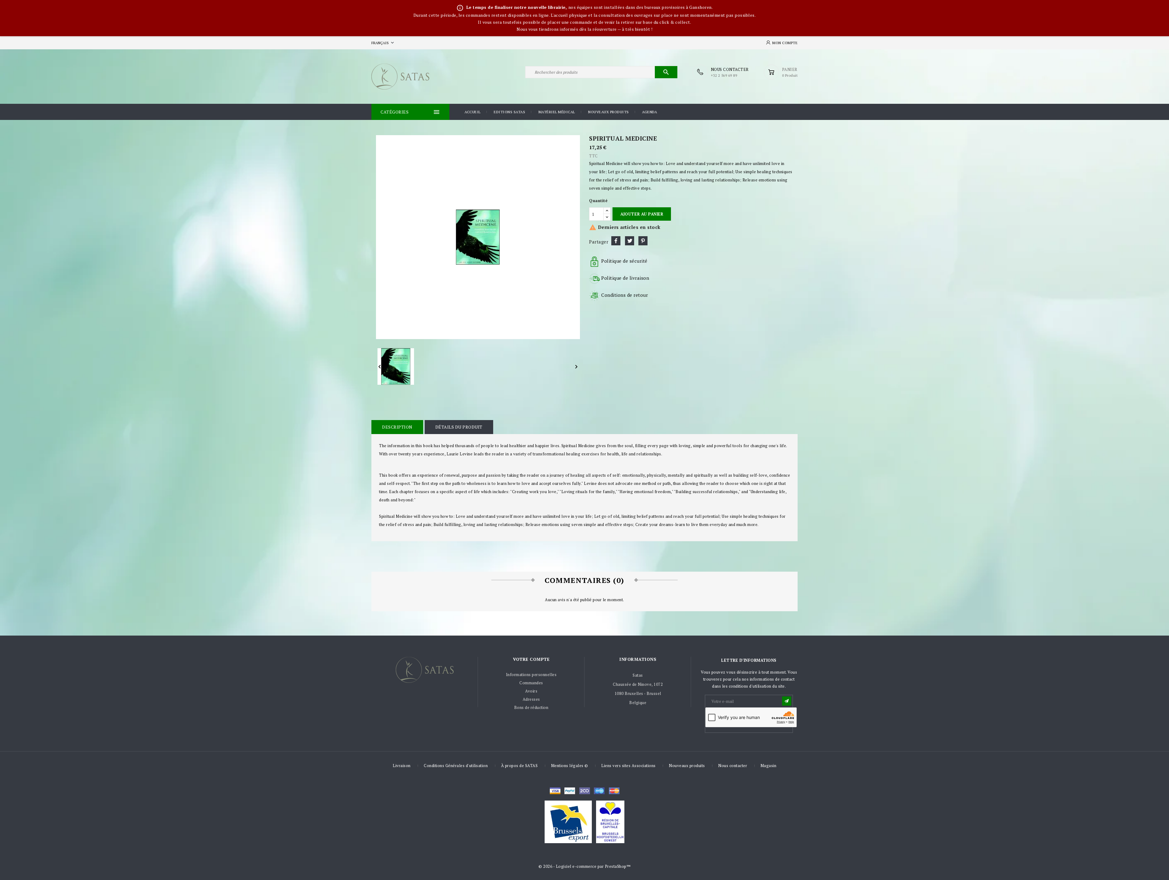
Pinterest (643, 240)
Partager (615, 240)
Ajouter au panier (641, 214)
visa (555, 790)
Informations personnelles (531, 674)
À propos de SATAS (519, 765)
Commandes (531, 682)
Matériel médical (557, 112)
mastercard (599, 790)
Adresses (531, 699)
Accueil (473, 112)
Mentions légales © (569, 765)
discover (569, 790)
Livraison (402, 765)
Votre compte (531, 659)
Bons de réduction (531, 707)
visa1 (614, 790)
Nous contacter (732, 765)
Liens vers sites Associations (628, 765)
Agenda (649, 112)
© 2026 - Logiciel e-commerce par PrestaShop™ (584, 866)
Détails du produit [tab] (459, 427)
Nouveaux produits (608, 112)
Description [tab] (397, 427)
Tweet (629, 240)
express (584, 790)
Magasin (768, 765)
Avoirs (531, 691)
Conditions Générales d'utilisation (456, 765)
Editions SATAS (509, 112)
